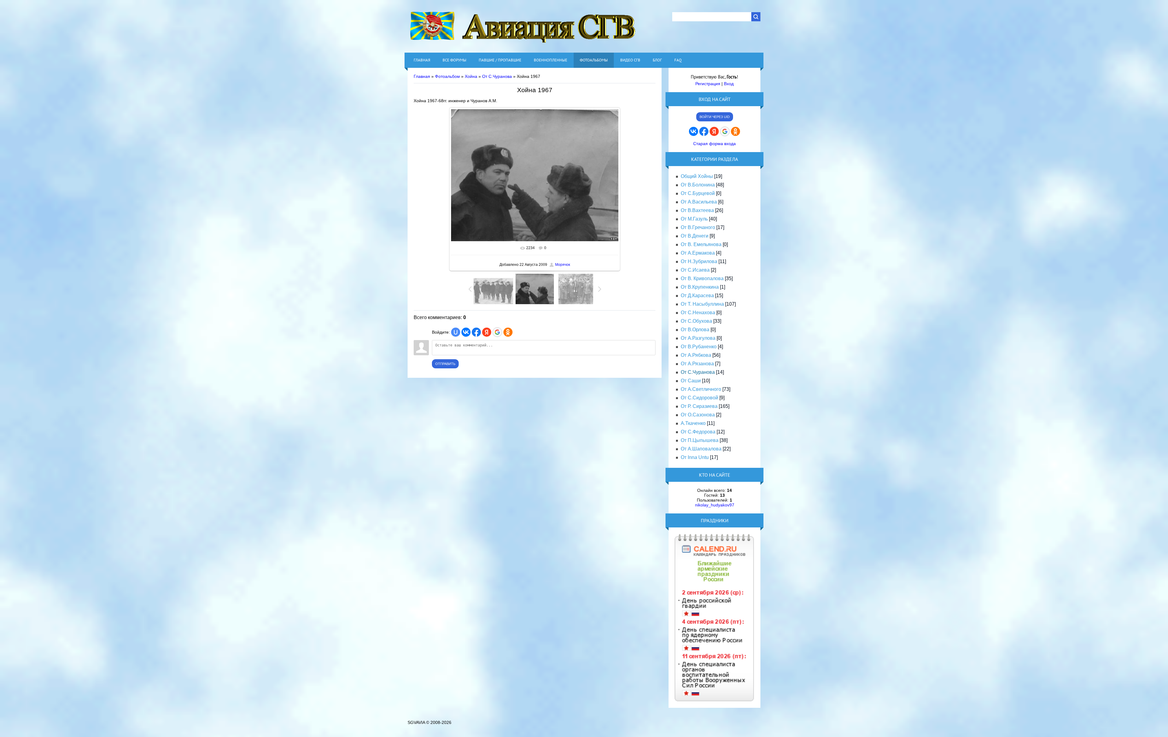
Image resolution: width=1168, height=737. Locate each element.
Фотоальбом (447, 76)
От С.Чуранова (497, 76)
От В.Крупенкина (700, 287)
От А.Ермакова (698, 253)
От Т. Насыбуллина (702, 304)
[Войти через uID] (455, 332)
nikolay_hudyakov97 (714, 504)
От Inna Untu (695, 457)
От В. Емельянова (701, 244)
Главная (422, 76)
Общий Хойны (697, 176)
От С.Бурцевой (698, 193)
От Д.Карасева (697, 295)
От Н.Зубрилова (699, 261)
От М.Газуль (694, 218)
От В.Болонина (698, 184)
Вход (729, 83)
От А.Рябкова (696, 355)
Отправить (445, 364)
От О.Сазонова (698, 414)
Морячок (562, 264)
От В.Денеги (694, 235)
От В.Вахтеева (697, 210)
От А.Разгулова (698, 338)
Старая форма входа (714, 143)
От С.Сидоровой (699, 397)
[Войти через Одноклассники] (508, 332)
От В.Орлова (695, 329)
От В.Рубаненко (699, 346)
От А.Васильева (699, 201)
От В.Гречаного (698, 227)
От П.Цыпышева (699, 440)
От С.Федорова (698, 431)
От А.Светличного (701, 389)
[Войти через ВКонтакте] (466, 332)
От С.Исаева (695, 270)
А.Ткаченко (693, 423)
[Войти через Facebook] (476, 332)
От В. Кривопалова (702, 278)
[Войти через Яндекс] (486, 332)
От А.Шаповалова (701, 448)
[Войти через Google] (497, 332)
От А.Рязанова (697, 363)
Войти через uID (715, 117)
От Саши (691, 380)
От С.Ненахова (698, 312)
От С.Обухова (696, 321)
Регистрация (707, 83)
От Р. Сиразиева (699, 406)
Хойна (471, 76)
